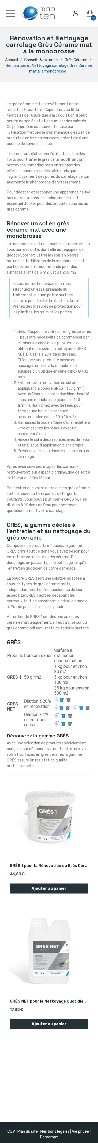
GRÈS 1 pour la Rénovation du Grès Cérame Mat (49, 865)
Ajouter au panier (49, 888)
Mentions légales (54, 1131)
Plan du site (27, 1131)
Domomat (49, 1137)
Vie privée (80, 1131)
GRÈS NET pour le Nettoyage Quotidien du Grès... (49, 1001)
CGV (11, 1131)
